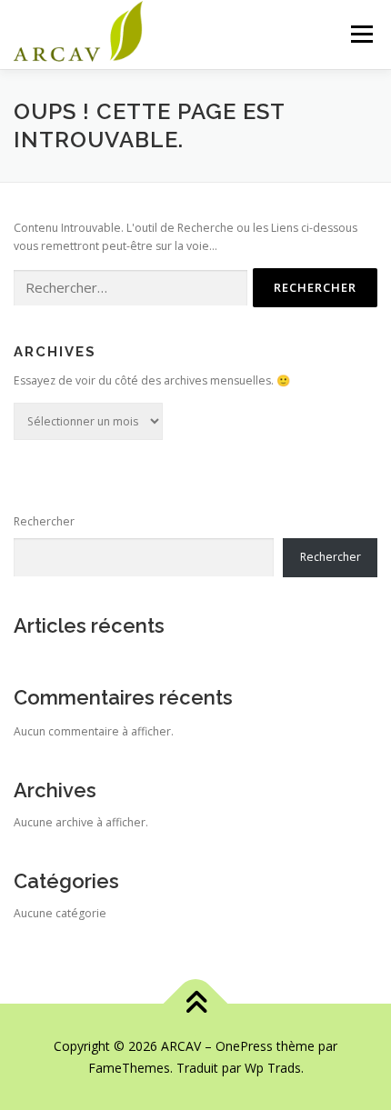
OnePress (244, 1046)
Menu (361, 34)
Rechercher (44, 521)
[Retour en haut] (196, 1004)
